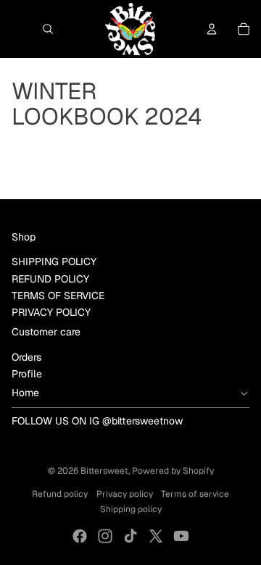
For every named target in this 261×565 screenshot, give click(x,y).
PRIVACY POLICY (51, 312)
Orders (26, 357)
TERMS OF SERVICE (58, 295)
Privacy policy (124, 494)
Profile (27, 373)
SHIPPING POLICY (54, 261)
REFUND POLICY (50, 278)
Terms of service (195, 494)
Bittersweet (104, 471)
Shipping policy (131, 509)
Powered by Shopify (173, 471)
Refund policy (60, 494)
